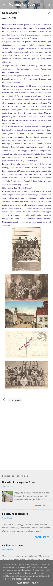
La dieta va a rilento (13, 545)
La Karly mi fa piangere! (15, 513)
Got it (35, 583)
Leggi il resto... (42, 505)
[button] (49, 14)
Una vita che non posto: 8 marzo (20, 482)
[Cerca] (49, 5)
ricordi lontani (15, 400)
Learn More (22, 583)
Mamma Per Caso (22, 5)
